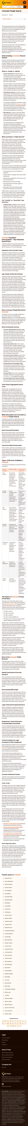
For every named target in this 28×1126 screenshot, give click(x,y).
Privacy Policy (5, 1040)
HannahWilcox (8, 970)
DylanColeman (8, 955)
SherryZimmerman (9, 1007)
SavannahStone (9, 949)
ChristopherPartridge (10, 989)
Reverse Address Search (8, 1055)
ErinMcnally (8, 936)
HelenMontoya (8, 939)
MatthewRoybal (9, 973)
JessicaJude (8, 946)
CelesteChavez (8, 921)
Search (24, 7)
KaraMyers (7, 902)
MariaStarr (7, 986)
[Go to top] (26, 1124)
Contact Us (4, 1044)
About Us (4, 1067)
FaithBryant (8, 912)
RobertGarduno (8, 884)
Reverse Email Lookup (7, 1057)
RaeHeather (8, 893)
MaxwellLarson (8, 927)
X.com (3, 1084)
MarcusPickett (8, 918)
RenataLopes (8, 1013)
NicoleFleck (7, 967)
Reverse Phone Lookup (7, 1052)
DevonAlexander (9, 881)
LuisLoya (7, 980)
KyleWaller (7, 976)
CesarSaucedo (8, 1010)
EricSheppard (8, 890)
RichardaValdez (9, 998)
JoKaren (7, 995)
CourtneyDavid (8, 952)
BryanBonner (8, 983)
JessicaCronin (8, 915)
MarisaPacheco (8, 1004)
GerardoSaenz (8, 887)
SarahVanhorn (8, 958)
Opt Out (4, 1042)
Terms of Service (6, 1037)
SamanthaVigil (8, 896)
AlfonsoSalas (8, 1001)
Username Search (6, 1059)
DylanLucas (8, 992)
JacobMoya (8, 906)
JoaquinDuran (8, 924)
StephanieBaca (8, 899)
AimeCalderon (8, 961)
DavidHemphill (8, 964)
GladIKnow (6, 2)
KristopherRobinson (9, 930)
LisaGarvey (7, 909)
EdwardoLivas (8, 878)
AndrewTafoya (8, 943)
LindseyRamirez (9, 933)
